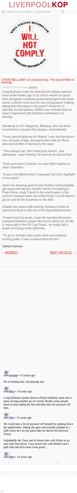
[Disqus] (38, 319)
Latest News (42, 12)
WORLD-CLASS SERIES (20, 12)
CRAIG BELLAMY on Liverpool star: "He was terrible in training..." (37, 81)
